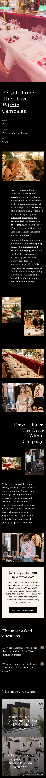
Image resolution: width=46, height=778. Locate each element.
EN (42, 775)
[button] (40, 4)
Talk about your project (23, 610)
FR (38, 775)
